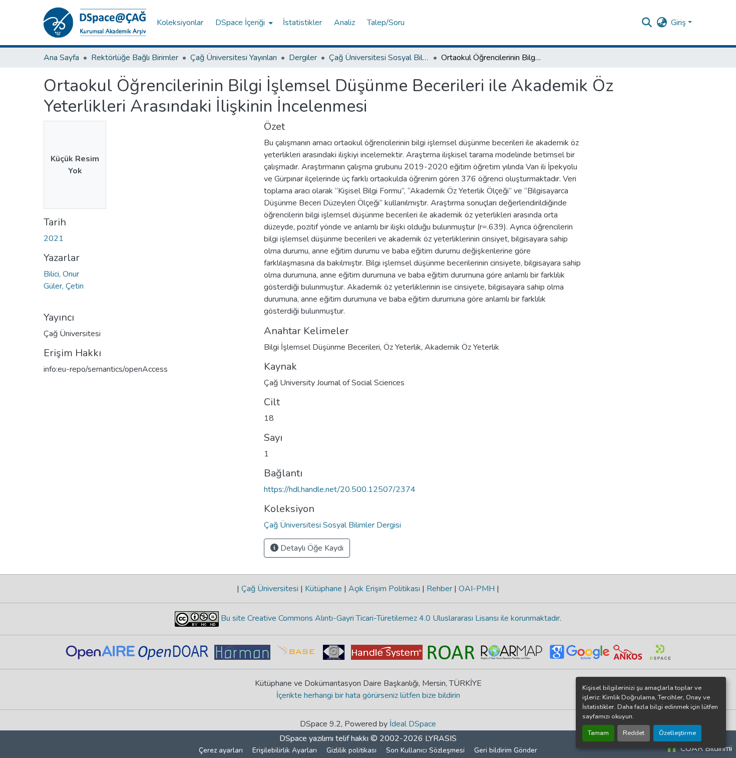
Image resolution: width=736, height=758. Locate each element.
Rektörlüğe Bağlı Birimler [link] (134, 57)
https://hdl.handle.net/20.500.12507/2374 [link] (340, 489)
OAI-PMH (477, 588)
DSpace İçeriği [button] (240, 22)
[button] (95, 23)
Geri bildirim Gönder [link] (505, 750)
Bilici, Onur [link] (61, 274)
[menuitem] (243, 22)
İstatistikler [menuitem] (302, 22)
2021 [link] (54, 238)
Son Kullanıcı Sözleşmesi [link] (425, 750)
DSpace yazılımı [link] (306, 738)
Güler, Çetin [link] (64, 286)
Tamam (598, 732)
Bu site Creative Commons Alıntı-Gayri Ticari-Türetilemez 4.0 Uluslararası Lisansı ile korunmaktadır (389, 618)
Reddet (633, 732)
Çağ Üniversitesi (269, 588)
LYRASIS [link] (441, 738)
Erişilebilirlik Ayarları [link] (284, 750)
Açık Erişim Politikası (384, 588)
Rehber (439, 588)
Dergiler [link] (303, 57)
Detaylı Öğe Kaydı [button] (310, 548)
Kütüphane (323, 588)
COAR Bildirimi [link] (705, 748)
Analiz (344, 22)
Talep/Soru (386, 22)
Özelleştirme (677, 732)
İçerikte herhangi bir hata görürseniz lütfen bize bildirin (368, 695)
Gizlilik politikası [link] (351, 750)
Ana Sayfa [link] (61, 57)
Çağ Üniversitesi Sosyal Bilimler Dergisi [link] (379, 57)
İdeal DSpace (413, 723)
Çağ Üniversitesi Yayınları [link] (233, 57)
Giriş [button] (679, 22)
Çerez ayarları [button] (221, 750)
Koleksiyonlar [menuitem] (180, 22)
